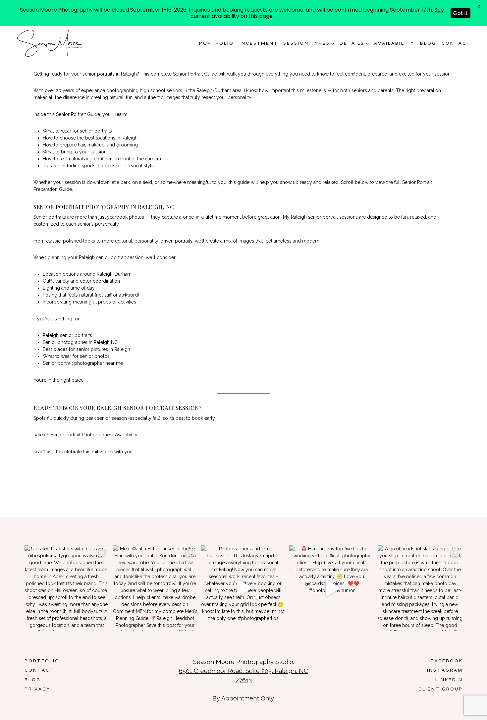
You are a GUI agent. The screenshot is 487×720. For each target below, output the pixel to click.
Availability (126, 434)
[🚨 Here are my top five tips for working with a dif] (331, 588)
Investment (259, 43)
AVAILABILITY (394, 43)
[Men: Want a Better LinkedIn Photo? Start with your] (155, 588)
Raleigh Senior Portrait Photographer (72, 434)
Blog (428, 43)
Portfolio (216, 43)
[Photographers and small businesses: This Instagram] (243, 588)
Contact (456, 43)
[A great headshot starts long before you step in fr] (420, 588)
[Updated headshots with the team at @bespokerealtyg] (67, 588)
